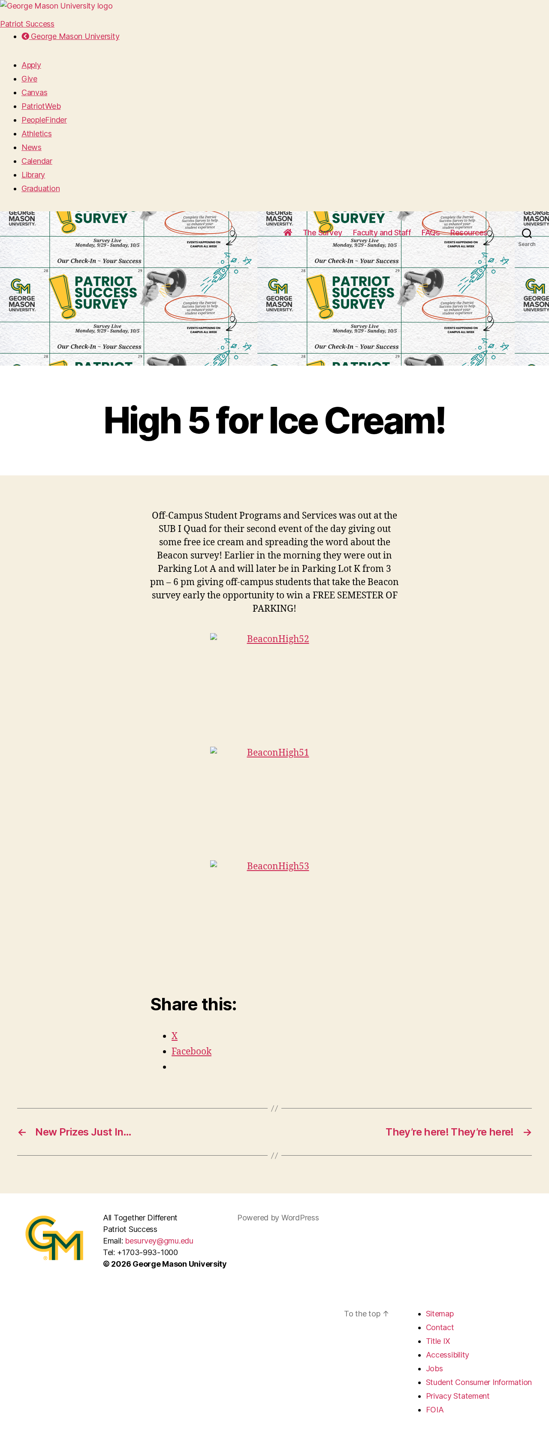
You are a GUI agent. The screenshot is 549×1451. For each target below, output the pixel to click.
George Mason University (74, 36)
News (31, 147)
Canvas (34, 92)
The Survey (322, 232)
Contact (440, 1327)
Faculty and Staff (382, 232)
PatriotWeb (40, 106)
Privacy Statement (458, 1395)
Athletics (36, 133)
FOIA (435, 1409)
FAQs (431, 232)
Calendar (36, 160)
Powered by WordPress (278, 1217)
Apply (31, 64)
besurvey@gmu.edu (159, 1240)
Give (29, 78)
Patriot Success (27, 23)
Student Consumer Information (479, 1382)
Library (33, 174)
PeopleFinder (44, 119)
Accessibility (448, 1354)
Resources (469, 232)
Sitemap (440, 1313)
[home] (288, 232)
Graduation (40, 188)
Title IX (438, 1341)
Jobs (434, 1368)
